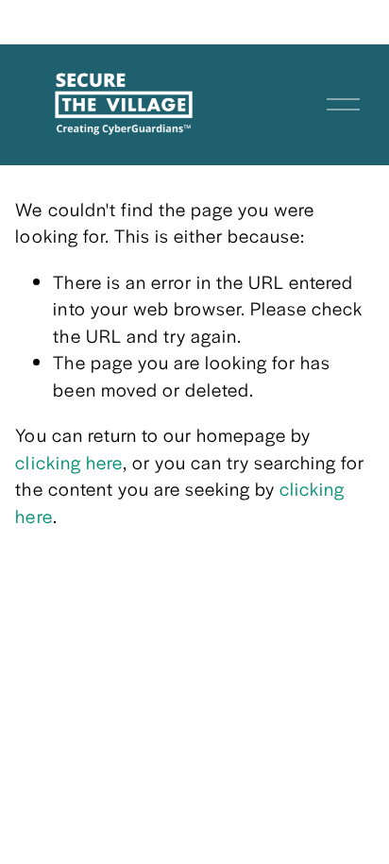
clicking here (68, 462)
